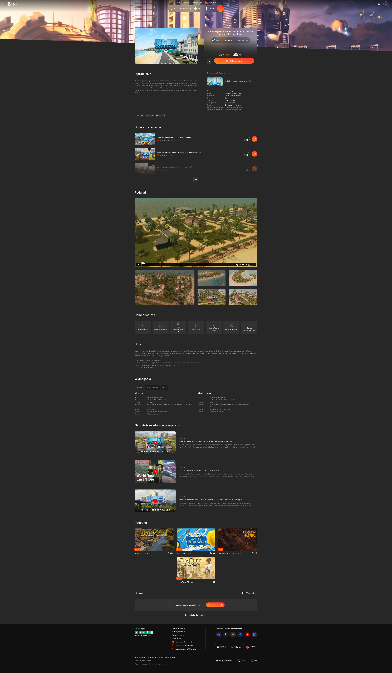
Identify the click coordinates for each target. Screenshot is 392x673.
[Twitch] (254, 634)
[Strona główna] (10, 4)
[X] (226, 634)
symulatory (149, 115)
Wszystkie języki (251, 593)
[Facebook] (240, 634)
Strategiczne (237, 105)
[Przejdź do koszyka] (379, 4)
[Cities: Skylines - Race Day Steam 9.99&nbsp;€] (145, 139)
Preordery (187, 2)
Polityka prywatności (178, 632)
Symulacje (228, 105)
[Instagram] (233, 634)
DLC (142, 115)
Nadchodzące (197, 2)
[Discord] (219, 634)
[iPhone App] (221, 647)
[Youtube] (247, 634)
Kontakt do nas (177, 638)
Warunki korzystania (178, 628)
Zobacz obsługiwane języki (234, 93)
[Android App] (236, 647)
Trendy (178, 2)
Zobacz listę (229, 91)
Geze (226, 98)
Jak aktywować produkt (233, 95)
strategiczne (160, 115)
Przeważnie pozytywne (232, 110)
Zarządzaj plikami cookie (143, 660)
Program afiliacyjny (178, 635)
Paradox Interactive (231, 100)
